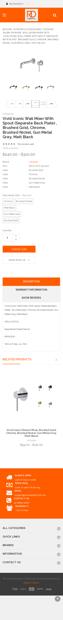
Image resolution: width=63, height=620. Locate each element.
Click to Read (22, 510)
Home (8, 29)
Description (31, 281)
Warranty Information (31, 289)
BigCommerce (31, 582)
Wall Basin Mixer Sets (35, 32)
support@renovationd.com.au (30, 495)
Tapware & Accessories (27, 29)
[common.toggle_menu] (4, 15)
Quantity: (7, 230)
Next (56, 104)
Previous (6, 104)
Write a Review (10, 148)
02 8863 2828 (21, 503)
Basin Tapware (12, 32)
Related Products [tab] (17, 359)
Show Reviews (31, 297)
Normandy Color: (17, 195)
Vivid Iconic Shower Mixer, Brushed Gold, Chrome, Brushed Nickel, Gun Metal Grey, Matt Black (31, 433)
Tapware (48, 29)
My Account (15, 3)
